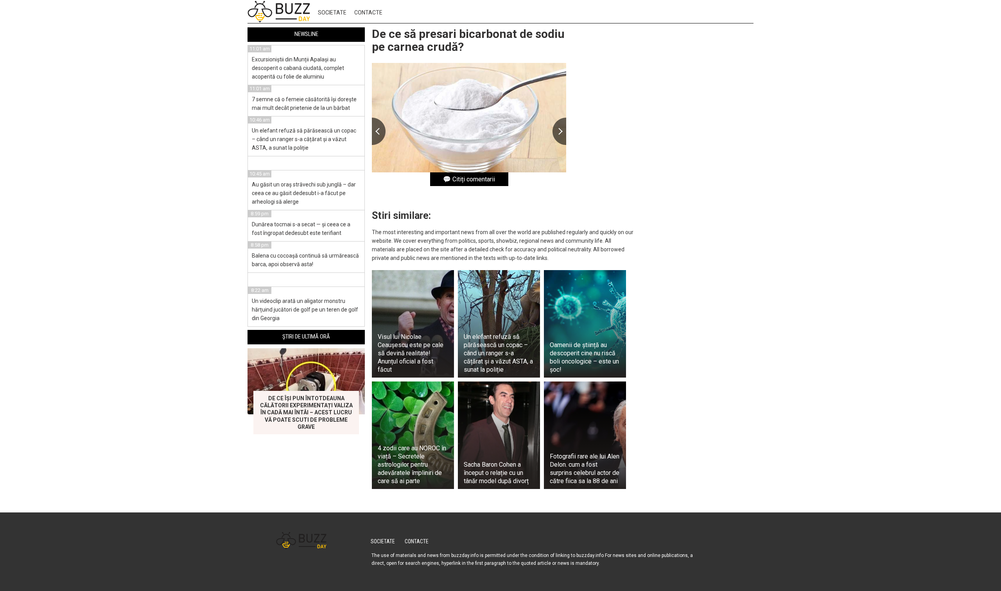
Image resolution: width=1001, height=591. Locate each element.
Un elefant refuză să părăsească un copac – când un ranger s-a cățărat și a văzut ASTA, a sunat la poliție (304, 139)
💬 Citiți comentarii (469, 179)
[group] (469, 117)
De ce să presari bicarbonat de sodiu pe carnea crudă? (468, 40)
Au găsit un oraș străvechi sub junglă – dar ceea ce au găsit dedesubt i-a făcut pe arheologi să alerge (304, 193)
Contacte (368, 12)
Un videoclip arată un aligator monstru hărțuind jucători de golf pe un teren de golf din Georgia (305, 309)
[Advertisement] (694, 147)
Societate (332, 12)
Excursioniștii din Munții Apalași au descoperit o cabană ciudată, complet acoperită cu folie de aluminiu (298, 68)
